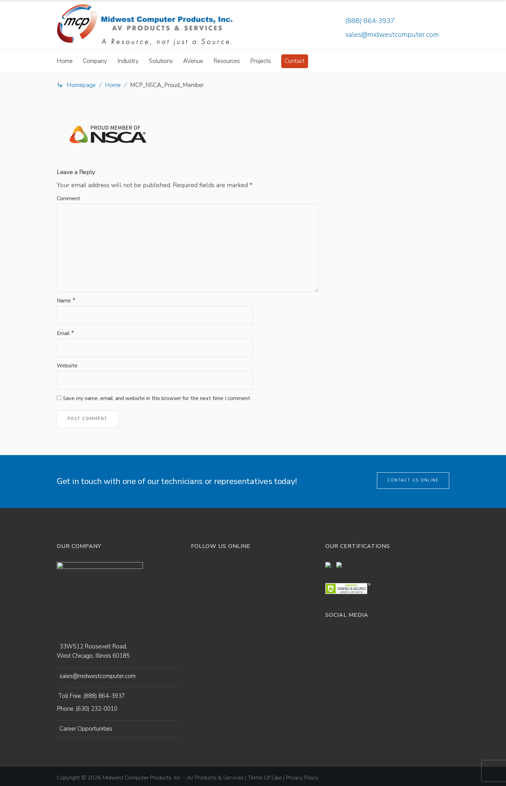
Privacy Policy (302, 778)
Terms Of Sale (265, 778)
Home (113, 85)
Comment (68, 198)
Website (67, 365)
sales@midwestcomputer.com (392, 34)
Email (63, 333)
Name (64, 300)
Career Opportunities (86, 729)
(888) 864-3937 (370, 20)
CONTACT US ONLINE (413, 480)
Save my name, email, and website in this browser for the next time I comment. (157, 398)
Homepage (81, 85)
